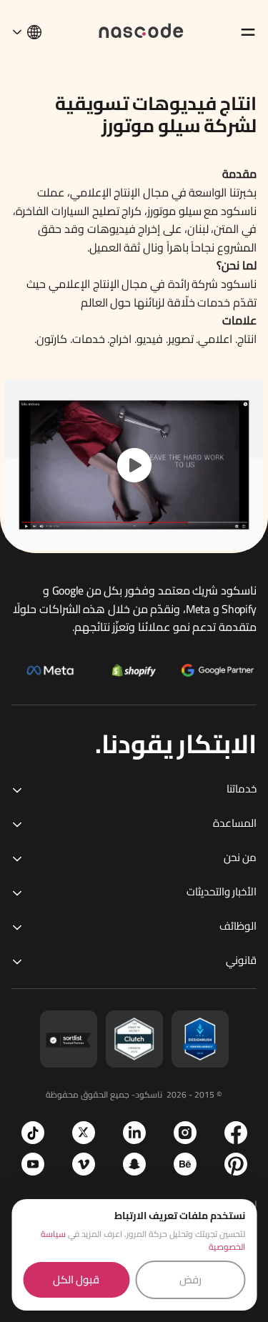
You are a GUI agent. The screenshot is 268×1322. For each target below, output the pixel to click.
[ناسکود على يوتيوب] (32, 1164)
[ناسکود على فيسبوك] (235, 1132)
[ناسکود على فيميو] (83, 1164)
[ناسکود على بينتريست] (235, 1164)
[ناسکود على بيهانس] (185, 1164)
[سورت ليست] (68, 1039)
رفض (190, 1279)
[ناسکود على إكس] (83, 1132)
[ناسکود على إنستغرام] (185, 1132)
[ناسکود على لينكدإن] (134, 1132)
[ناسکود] (141, 30)
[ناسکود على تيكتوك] (32, 1132)
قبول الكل (76, 1279)
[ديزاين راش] (200, 1039)
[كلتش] (134, 1039)
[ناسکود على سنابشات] (134, 1164)
